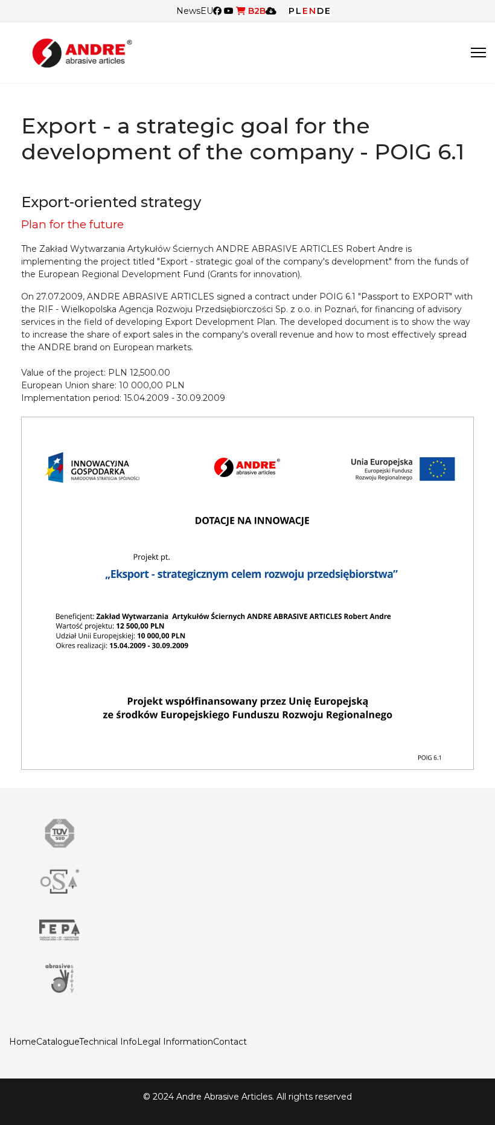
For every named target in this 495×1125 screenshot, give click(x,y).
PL (295, 10)
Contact (230, 1041)
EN (309, 10)
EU (206, 10)
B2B (256, 10)
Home (22, 1041)
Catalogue (57, 1041)
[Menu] (478, 52)
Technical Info (108, 1041)
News (188, 10)
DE (324, 10)
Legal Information (175, 1041)
